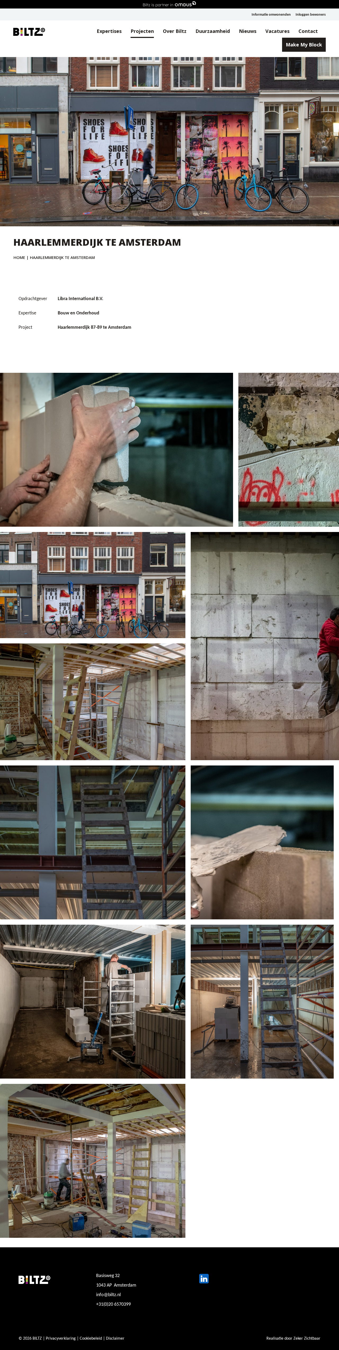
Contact (308, 31)
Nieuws (247, 31)
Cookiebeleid (91, 1338)
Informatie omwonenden (271, 15)
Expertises (109, 31)
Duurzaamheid (212, 31)
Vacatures (277, 31)
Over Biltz (174, 31)
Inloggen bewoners (311, 15)
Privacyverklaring (61, 1338)
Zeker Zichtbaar (306, 1338)
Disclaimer (115, 1338)
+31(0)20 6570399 (113, 1304)
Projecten (142, 31)
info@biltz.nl (108, 1294)
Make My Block (304, 44)
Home (19, 257)
